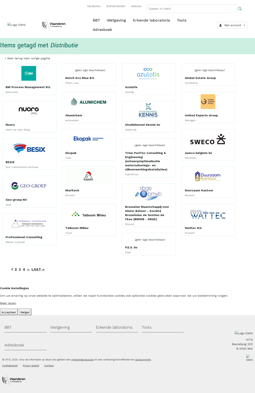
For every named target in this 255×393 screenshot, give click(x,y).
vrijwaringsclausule (82, 359)
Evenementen (115, 6)
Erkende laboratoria (151, 20)
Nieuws (136, 6)
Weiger (25, 312)
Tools (181, 20)
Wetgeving (116, 20)
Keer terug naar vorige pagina (28, 58)
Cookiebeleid (10, 365)
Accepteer (8, 312)
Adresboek (102, 29)
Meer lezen (8, 303)
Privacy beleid (31, 365)
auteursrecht (143, 359)
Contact (49, 365)
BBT (96, 20)
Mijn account (232, 25)
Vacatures (93, 6)
